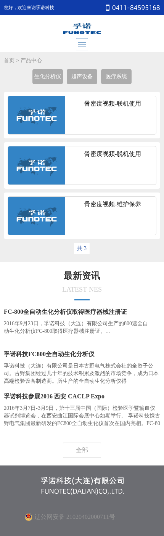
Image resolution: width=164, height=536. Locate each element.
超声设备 (82, 76)
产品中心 (31, 60)
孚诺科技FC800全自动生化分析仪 (49, 354)
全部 (82, 450)
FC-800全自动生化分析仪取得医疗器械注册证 (65, 311)
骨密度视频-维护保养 (112, 204)
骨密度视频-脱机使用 (112, 154)
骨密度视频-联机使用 (112, 103)
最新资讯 (82, 282)
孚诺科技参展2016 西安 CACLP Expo (54, 396)
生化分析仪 (47, 76)
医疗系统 (116, 76)
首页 (9, 60)
